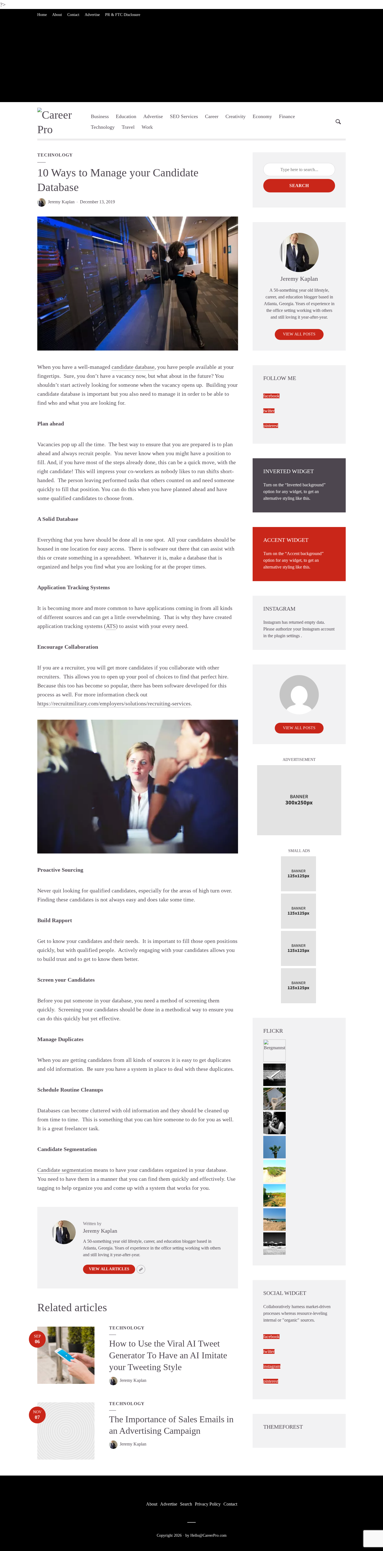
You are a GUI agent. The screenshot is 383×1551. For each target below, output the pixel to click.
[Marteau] (274, 1074)
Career (211, 116)
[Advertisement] (191, 63)
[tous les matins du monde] (274, 1243)
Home (42, 15)
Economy (262, 116)
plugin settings (287, 635)
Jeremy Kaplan (61, 201)
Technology (103, 127)
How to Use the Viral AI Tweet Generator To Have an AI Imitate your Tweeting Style (168, 1355)
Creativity (235, 116)
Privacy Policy (208, 1504)
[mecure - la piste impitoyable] (274, 1170)
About (57, 15)
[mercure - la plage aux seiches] (274, 1219)
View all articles (109, 1269)
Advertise (92, 15)
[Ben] (274, 1122)
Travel (128, 127)
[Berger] (274, 1195)
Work (147, 127)
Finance (287, 116)
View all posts (299, 334)
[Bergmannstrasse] (274, 1050)
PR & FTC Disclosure (122, 15)
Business (100, 116)
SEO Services (184, 116)
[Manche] (274, 1098)
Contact (73, 15)
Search (299, 185)
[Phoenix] (274, 1146)
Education (126, 116)
